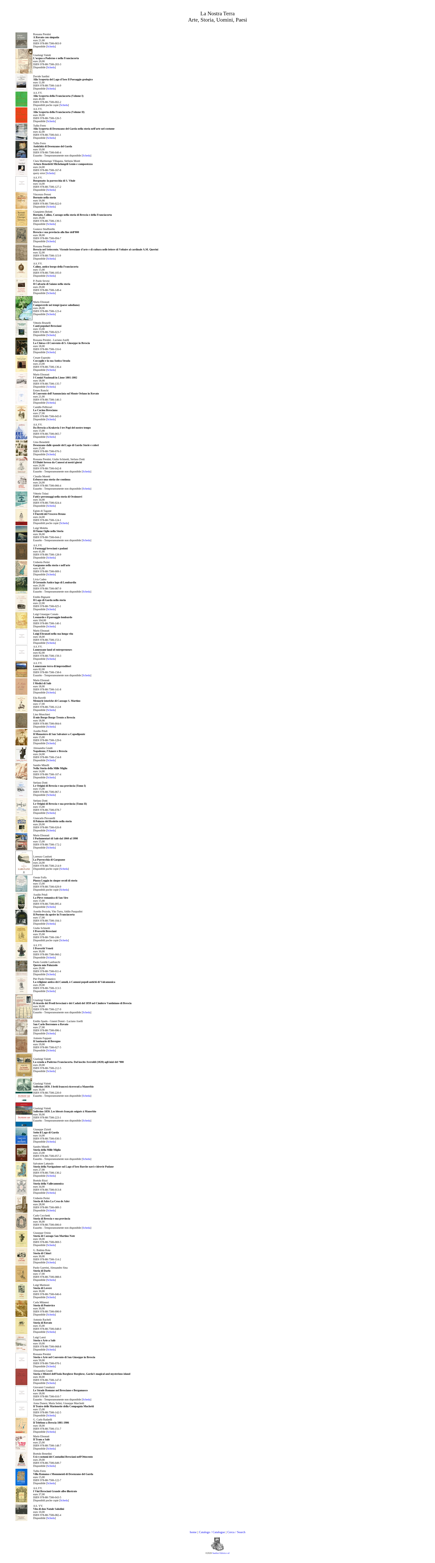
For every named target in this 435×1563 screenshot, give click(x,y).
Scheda (51, 46)
